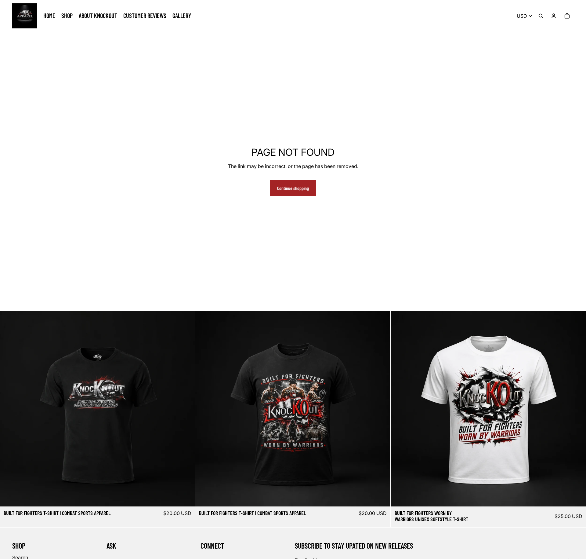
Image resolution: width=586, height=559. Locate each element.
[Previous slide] (9, 409)
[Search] (541, 16)
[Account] (553, 16)
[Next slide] (186, 409)
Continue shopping (293, 188)
